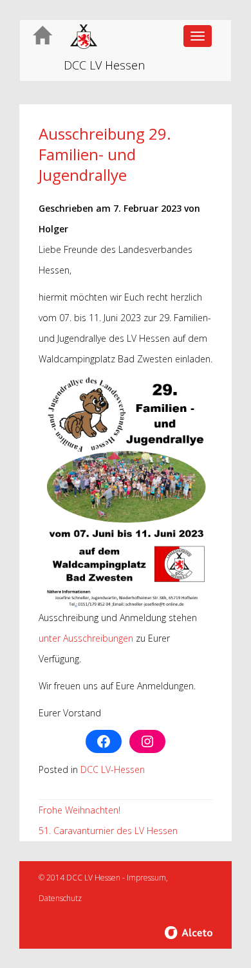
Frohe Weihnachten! (79, 810)
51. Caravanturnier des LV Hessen (108, 830)
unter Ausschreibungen (86, 638)
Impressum (146, 877)
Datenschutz (60, 898)
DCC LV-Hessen (112, 769)
